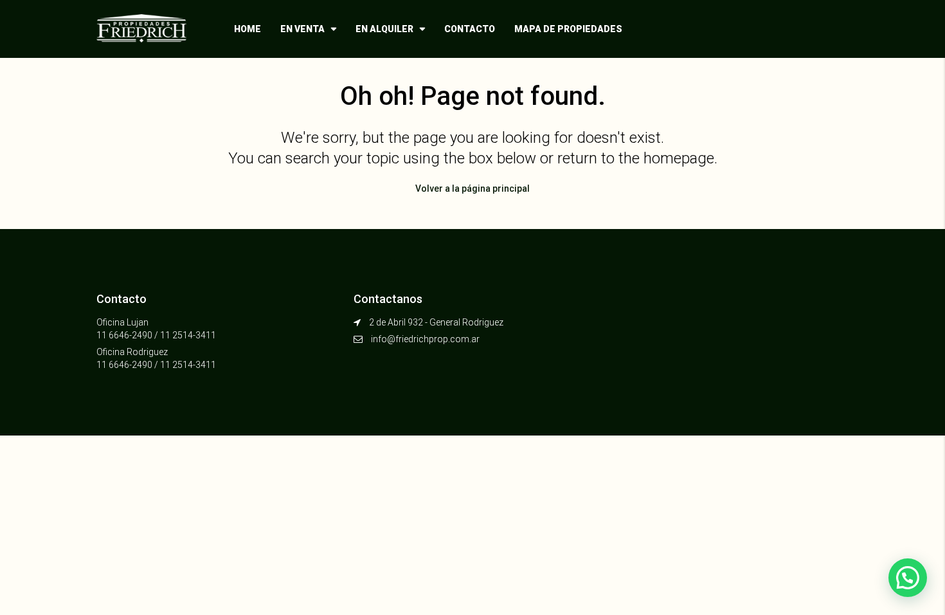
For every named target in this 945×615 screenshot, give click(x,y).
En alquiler (384, 29)
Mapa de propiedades (568, 29)
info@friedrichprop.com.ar (425, 339)
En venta (302, 29)
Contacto (469, 29)
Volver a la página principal (472, 188)
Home (247, 29)
